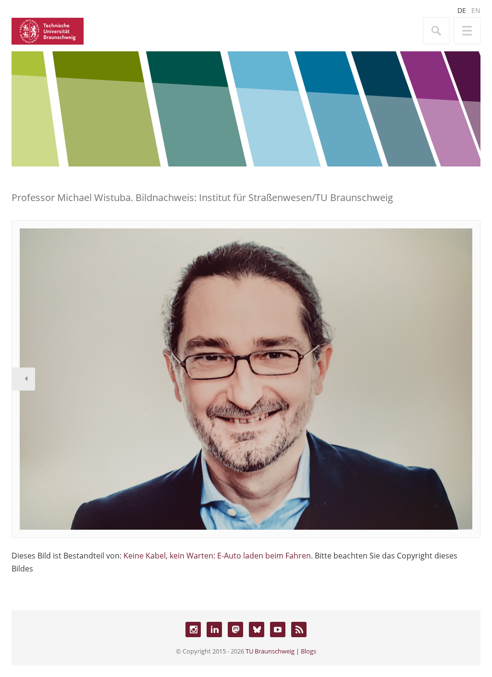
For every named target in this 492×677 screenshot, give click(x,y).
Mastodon (235, 629)
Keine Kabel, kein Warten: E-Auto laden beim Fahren (217, 555)
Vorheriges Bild (23, 379)
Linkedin (214, 629)
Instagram (193, 629)
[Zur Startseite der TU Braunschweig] (48, 30)
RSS (299, 629)
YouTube (277, 629)
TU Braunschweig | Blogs (281, 651)
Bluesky (256, 629)
